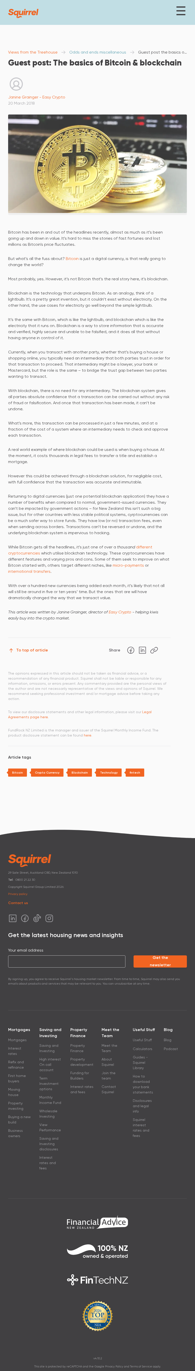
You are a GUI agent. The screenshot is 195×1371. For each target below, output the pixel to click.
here (87, 735)
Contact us (18, 903)
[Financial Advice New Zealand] (97, 1222)
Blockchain (80, 772)
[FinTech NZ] (97, 1279)
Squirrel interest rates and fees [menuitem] (141, 1128)
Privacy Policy (114, 1366)
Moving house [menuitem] (14, 1092)
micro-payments (129, 565)
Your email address (25, 950)
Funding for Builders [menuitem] (79, 1075)
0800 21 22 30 (25, 880)
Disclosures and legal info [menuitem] (142, 1106)
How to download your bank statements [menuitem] (143, 1084)
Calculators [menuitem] (142, 1049)
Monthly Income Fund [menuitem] (50, 1100)
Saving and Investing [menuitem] (48, 1048)
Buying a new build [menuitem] (19, 1119)
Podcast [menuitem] (171, 1049)
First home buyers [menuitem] (17, 1078)
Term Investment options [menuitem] (49, 1083)
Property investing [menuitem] (15, 1106)
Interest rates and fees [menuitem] (47, 1162)
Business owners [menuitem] (15, 1133)
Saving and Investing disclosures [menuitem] (48, 1143)
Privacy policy (17, 894)
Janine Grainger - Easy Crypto (36, 97)
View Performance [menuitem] (50, 1127)
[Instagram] (49, 918)
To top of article (32, 650)
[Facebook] (130, 650)
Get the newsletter (160, 961)
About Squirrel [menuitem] (108, 1062)
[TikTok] (37, 918)
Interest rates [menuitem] (14, 1051)
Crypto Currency (47, 772)
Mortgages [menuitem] (17, 1040)
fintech (135, 772)
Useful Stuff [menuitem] (142, 1040)
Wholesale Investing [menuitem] (48, 1113)
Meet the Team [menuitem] (109, 1048)
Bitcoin (73, 258)
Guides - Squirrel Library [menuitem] (140, 1062)
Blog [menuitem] (167, 1040)
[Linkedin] (142, 650)
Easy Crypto (120, 612)
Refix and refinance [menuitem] (16, 1064)
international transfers (29, 571)
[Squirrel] (23, 13)
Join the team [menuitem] (109, 1075)
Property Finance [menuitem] (77, 1048)
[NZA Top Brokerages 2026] (97, 1316)
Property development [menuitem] (81, 1062)
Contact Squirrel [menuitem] (109, 1089)
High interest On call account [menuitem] (50, 1064)
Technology (109, 772)
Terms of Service (141, 1366)
